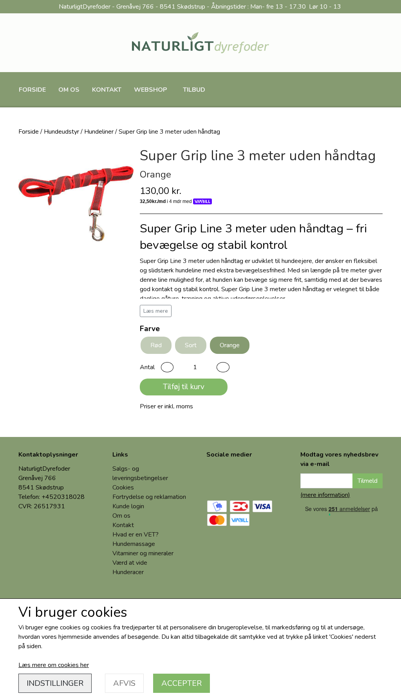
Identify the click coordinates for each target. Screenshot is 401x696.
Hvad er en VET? (135, 534)
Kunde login (128, 506)
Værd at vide (129, 562)
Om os (68, 89)
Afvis (124, 683)
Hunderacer (128, 572)
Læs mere (155, 311)
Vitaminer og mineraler (142, 553)
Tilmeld (368, 481)
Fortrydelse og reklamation (149, 497)
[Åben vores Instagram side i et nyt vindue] (244, 477)
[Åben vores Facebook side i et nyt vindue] (218, 477)
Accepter (181, 683)
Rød (156, 345)
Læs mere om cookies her (53, 665)
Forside (32, 89)
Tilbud (194, 89)
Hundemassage (133, 544)
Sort (191, 345)
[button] (167, 367)
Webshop (150, 89)
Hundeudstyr (61, 131)
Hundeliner (99, 131)
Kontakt (106, 89)
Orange (230, 345)
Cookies (123, 487)
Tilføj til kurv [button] (183, 387)
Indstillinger (55, 683)
